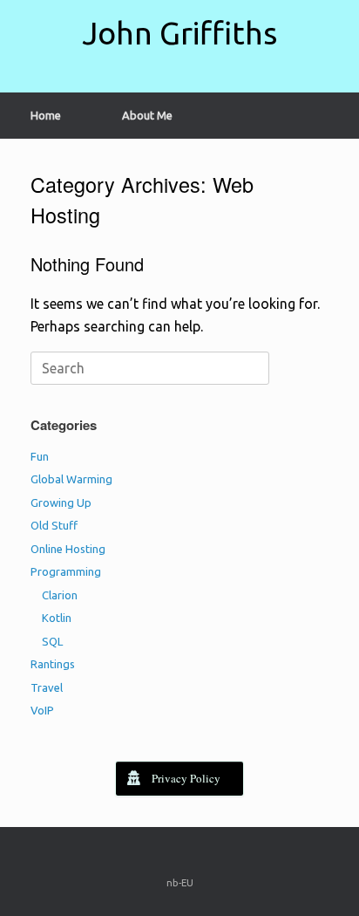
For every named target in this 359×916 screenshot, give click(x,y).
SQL (52, 641)
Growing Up (60, 502)
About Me (147, 115)
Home (45, 115)
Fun (39, 456)
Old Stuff (54, 525)
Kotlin (56, 618)
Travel (46, 687)
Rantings (52, 664)
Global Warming (71, 479)
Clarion (60, 595)
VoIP (42, 710)
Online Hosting (67, 549)
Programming (65, 571)
